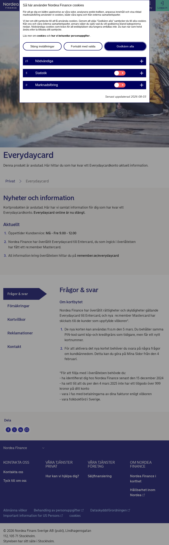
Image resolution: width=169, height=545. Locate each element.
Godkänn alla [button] (125, 46)
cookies (42, 35)
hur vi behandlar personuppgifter (70, 35)
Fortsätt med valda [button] (83, 46)
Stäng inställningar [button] (42, 46)
